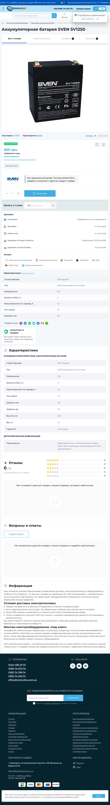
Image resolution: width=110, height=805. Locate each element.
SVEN (39, 136)
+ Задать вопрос (16, 534)
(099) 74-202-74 (17, 676)
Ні (97, 18)
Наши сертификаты (16, 734)
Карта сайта (13, 746)
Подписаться (73, 698)
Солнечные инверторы (82, 734)
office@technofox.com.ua (22, 680)
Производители (15, 748)
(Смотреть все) (28, 273)
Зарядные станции (80, 737)
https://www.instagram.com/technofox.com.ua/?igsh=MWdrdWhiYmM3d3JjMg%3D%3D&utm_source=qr (72, 666)
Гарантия (12, 725)
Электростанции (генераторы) (85, 728)
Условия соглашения (52, 703)
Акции (11, 751)
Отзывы (11, 728)
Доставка (12, 722)
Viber (78, 767)
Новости (12, 731)
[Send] (53, 205)
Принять (99, 796)
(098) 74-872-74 (17, 668)
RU (102, 9)
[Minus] (6, 193)
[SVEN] (13, 179)
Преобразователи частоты (84, 746)
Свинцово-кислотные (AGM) (42, 23)
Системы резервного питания (85, 740)
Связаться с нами (15, 743)
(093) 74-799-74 (17, 672)
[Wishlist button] (97, 144)
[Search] (54, 15)
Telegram (80, 763)
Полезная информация (18, 737)
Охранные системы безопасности (87, 743)
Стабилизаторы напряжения (85, 731)
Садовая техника (80, 751)
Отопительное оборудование (85, 748)
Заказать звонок (83, 9)
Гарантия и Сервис (17, 331)
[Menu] (3, 8)
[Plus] (18, 193)
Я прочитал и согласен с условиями (56, 703)
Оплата (11, 719)
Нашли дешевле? (11, 156)
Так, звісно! (88, 18)
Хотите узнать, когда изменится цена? (20, 160)
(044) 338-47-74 (17, 665)
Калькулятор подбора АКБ (19, 740)
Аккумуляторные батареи (17, 23)
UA (96, 9)
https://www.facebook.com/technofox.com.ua (85, 666)
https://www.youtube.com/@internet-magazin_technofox (79, 666)
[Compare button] (103, 144)
